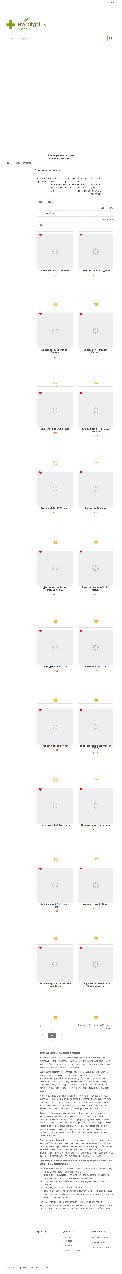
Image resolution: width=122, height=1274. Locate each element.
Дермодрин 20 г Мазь (95, 508)
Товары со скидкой (72, 1250)
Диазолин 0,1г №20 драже (55, 429)
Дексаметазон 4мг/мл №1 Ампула (95, 589)
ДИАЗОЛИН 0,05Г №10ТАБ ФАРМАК (95, 430)
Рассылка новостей (101, 1247)
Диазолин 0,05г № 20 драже (55, 508)
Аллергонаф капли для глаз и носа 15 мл (55, 985)
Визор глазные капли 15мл (95, 825)
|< (41, 1026)
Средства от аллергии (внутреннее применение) (84, 184)
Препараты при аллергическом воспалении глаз (58, 184)
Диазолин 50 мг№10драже (55, 270)
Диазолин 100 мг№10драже (95, 270)
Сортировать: (107, 208)
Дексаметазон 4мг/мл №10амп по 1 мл (55, 589)
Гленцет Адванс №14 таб (55, 745)
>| (52, 1040)
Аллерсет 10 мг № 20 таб (95, 904)
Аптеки (110, 2)
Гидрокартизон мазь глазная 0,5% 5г (95, 747)
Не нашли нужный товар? (61, 158)
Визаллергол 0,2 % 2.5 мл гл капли (55, 905)
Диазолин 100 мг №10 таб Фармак (55, 351)
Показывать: (107, 219)
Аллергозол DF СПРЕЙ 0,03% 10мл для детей (95, 985)
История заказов (100, 1237)
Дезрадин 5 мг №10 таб (55, 666)
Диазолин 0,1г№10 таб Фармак (96, 351)
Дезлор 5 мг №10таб (95, 666)
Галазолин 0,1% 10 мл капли (55, 825)
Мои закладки (98, 1242)
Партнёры (68, 1245)
